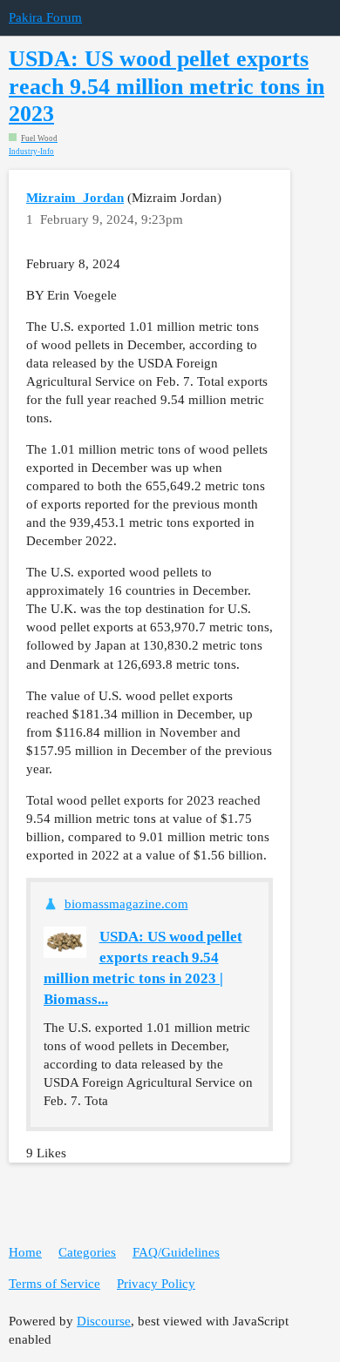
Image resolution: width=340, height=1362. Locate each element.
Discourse (104, 1321)
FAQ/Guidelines (176, 1252)
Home (25, 1252)
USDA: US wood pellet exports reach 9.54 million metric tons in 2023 (166, 86)
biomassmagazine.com (126, 904)
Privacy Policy (156, 1284)
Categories (87, 1252)
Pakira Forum (45, 17)
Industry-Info (31, 152)
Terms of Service (54, 1284)
